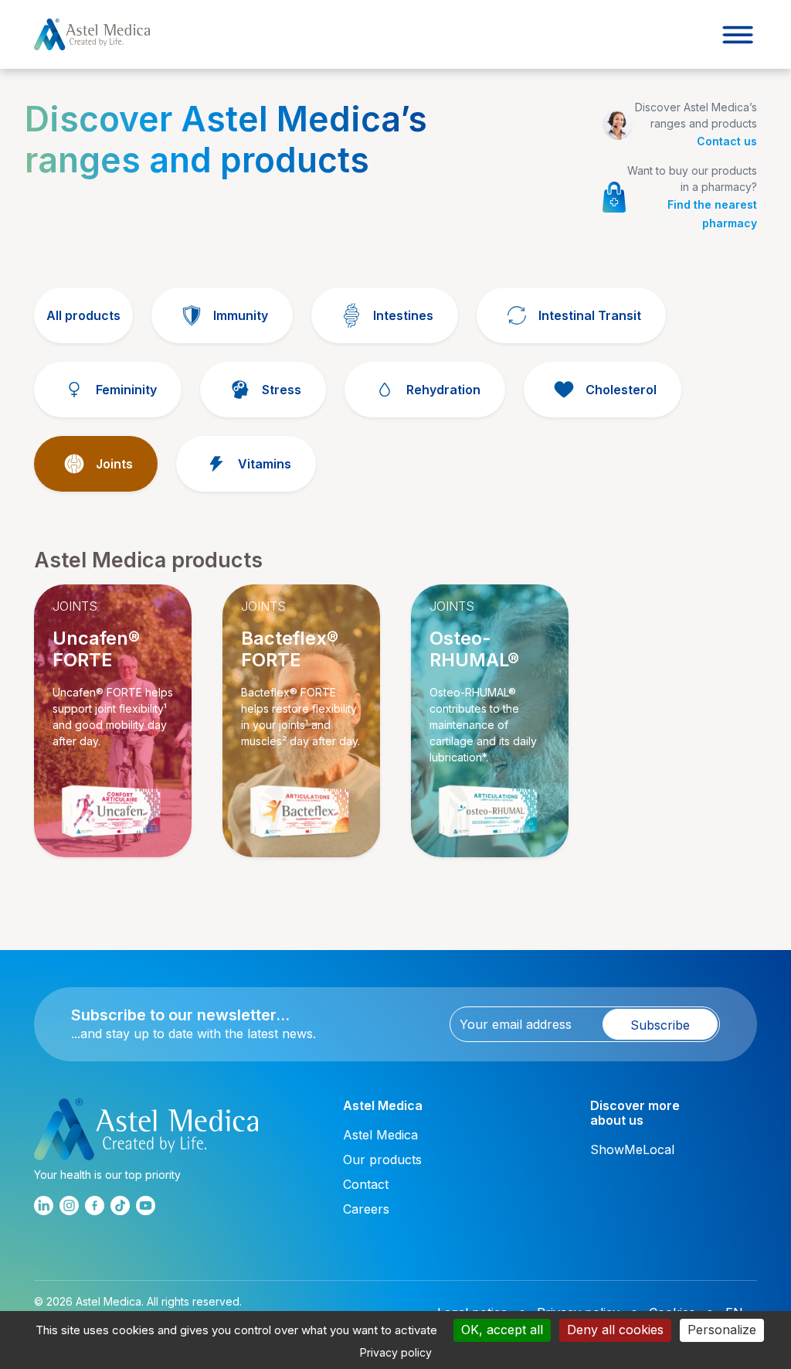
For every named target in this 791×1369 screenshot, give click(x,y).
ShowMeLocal (632, 1149)
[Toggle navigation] (737, 34)
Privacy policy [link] (396, 1352)
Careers (366, 1209)
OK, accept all (502, 1329)
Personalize (721, 1329)
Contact (366, 1184)
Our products (382, 1159)
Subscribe (660, 1025)
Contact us (727, 141)
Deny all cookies (615, 1329)
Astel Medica (380, 1135)
